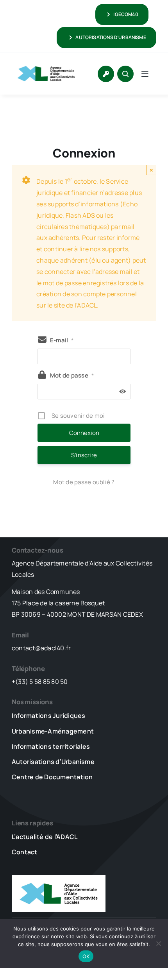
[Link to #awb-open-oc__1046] (125, 74)
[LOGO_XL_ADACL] (46, 63)
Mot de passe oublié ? (83, 482)
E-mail (62, 340)
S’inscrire (84, 455)
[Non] (158, 943)
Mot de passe (72, 375)
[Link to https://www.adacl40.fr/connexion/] (106, 74)
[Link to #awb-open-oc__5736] (145, 74)
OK (86, 956)
